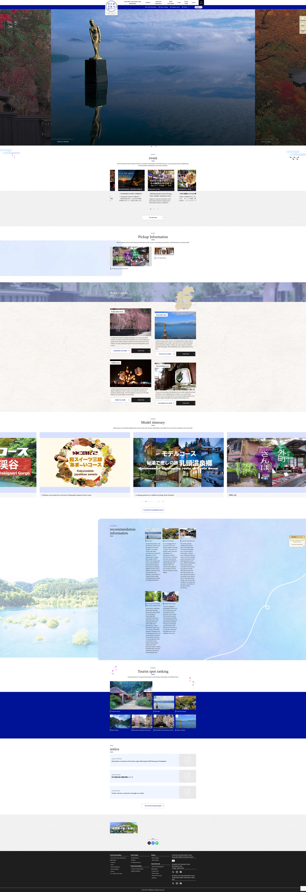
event (179, 2)
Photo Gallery (155, 858)
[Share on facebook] (153, 843)
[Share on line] (156, 843)
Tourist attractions (115, 867)
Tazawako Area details (165, 354)
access (112, 871)
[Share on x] (149, 843)
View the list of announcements (153, 805)
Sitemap (154, 877)
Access (193, 2)
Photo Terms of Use (157, 875)
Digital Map (141, 350)
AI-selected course (136, 862)
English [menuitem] (197, 7)
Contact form (155, 871)
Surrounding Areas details (165, 403)
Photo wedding (164, 7)
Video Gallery (155, 860)
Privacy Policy (155, 873)
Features (148, 2)
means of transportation (137, 869)
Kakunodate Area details (120, 350)
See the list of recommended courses (153, 510)
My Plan (133, 860)
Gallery (185, 7)
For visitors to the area (116, 873)
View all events (153, 217)
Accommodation (115, 869)
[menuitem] (198, 7)
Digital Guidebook (135, 871)
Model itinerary (135, 858)
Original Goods (176, 7)
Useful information (151, 7)
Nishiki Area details (120, 400)
